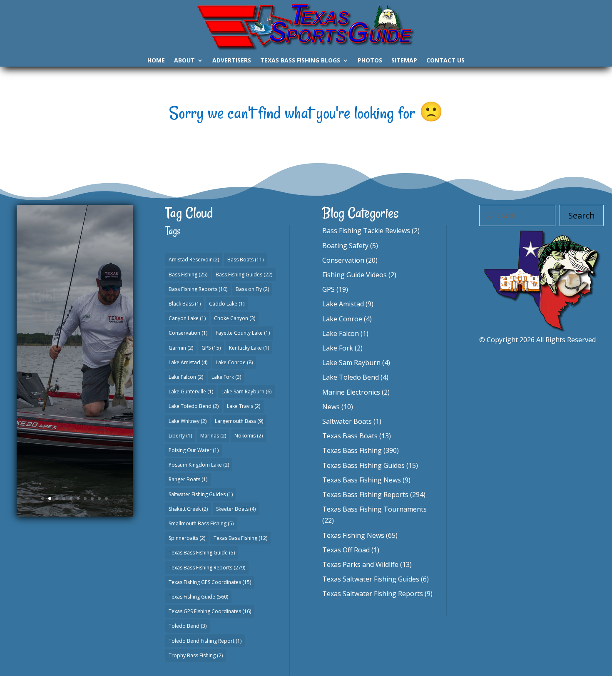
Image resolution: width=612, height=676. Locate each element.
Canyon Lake (187, 318)
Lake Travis (243, 406)
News (331, 406)
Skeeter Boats (236, 508)
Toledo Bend (187, 625)
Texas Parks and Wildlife (360, 564)
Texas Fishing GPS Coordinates (210, 582)
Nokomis (248, 435)
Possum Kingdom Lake (199, 464)
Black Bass (185, 303)
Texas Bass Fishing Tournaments (374, 509)
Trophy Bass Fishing (196, 655)
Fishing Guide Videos (354, 274)
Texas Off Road (346, 549)
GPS (211, 347)
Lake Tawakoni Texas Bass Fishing (74, 325)
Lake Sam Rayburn (246, 391)
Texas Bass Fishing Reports (207, 567)
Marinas (213, 435)
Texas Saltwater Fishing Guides (370, 579)
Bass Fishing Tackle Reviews (366, 230)
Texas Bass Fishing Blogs (300, 60)
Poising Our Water (194, 450)
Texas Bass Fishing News (361, 480)
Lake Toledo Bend (194, 406)
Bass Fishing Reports (198, 289)
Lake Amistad (188, 362)
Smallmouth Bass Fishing (201, 523)
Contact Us (445, 60)
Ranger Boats (188, 479)
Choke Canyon (234, 318)
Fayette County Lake (243, 332)
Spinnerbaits (187, 538)
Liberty (180, 435)
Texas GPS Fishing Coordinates (210, 611)
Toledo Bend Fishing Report (205, 640)
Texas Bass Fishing (240, 538)
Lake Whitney (187, 421)
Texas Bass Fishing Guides (363, 465)
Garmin (181, 347)
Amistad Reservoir (194, 259)
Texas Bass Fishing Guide (76, 366)
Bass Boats (245, 259)
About (184, 60)
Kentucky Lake (249, 347)
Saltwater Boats (347, 421)
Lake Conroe (234, 362)
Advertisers (231, 60)
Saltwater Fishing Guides (201, 494)
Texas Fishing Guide (198, 596)
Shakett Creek (188, 508)
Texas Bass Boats (350, 435)
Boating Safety (345, 245)
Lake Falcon (186, 376)
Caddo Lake (226, 303)
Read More (75, 435)
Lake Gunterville (191, 391)
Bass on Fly (252, 289)
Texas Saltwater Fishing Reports (372, 593)
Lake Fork (226, 376)
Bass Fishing (188, 274)
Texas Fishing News (353, 535)
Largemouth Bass (239, 421)
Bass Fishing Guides (244, 274)
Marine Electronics (351, 392)
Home (156, 60)
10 (106, 498)
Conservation (188, 332)
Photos (370, 60)
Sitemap (404, 60)
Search (581, 215)
